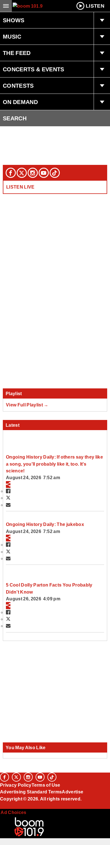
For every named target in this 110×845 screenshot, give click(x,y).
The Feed (17, 53)
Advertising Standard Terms (31, 791)
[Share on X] (8, 498)
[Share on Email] (8, 505)
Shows (14, 20)
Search (15, 118)
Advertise (72, 791)
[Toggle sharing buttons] (8, 484)
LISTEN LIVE (20, 186)
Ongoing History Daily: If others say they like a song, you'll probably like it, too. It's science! (54, 463)
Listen (95, 6)
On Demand (20, 102)
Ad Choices (13, 812)
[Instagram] (33, 173)
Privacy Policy (16, 785)
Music (12, 37)
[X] (22, 173)
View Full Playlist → (27, 404)
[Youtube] (44, 173)
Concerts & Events (33, 69)
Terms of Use (46, 785)
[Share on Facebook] (8, 491)
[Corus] (1, 806)
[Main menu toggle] (6, 6)
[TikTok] (55, 173)
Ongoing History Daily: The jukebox (45, 524)
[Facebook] (11, 173)
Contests (18, 86)
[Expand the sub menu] (102, 20)
